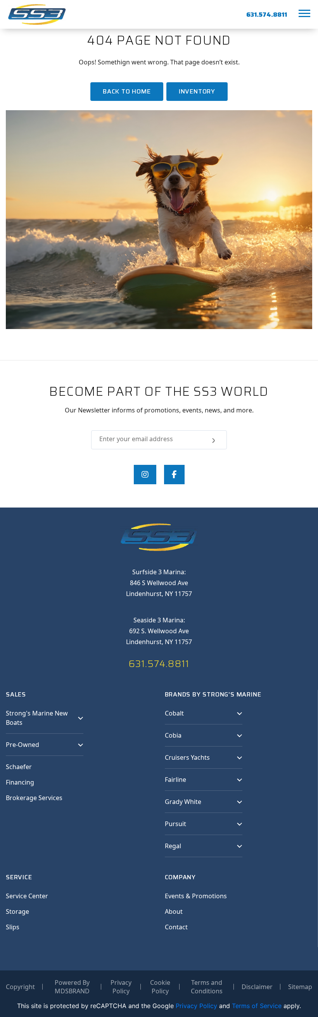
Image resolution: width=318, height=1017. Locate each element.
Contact (176, 927)
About (174, 911)
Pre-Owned (22, 744)
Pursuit (175, 823)
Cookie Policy (160, 986)
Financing (20, 782)
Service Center (27, 896)
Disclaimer (257, 986)
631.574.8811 (266, 14)
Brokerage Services (34, 798)
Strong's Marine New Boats (37, 718)
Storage (17, 911)
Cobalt (174, 713)
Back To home (127, 91)
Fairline (175, 779)
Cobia (173, 735)
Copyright (20, 986)
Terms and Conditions (207, 986)
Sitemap (300, 986)
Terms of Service (257, 1006)
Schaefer (19, 766)
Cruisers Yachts (187, 757)
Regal (173, 846)
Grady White (183, 801)
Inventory (197, 91)
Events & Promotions (196, 896)
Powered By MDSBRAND (72, 986)
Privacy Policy (121, 986)
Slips (12, 927)
